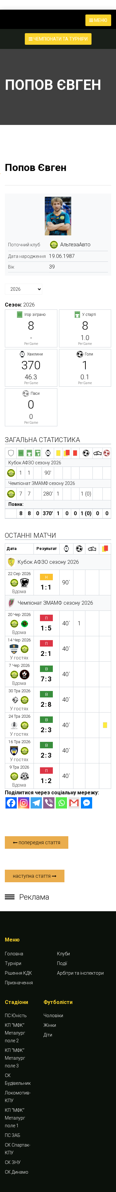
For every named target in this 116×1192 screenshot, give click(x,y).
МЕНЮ (100, 20)
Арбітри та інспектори (80, 973)
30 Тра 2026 (19, 690)
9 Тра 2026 (19, 767)
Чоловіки (53, 1015)
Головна (14, 953)
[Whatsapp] (61, 803)
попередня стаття (38, 842)
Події (62, 963)
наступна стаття (32, 876)
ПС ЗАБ (12, 1135)
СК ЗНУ (13, 1162)
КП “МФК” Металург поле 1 (15, 1118)
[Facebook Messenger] (86, 803)
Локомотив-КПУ (18, 1096)
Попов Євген (35, 167)
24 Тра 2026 (19, 716)
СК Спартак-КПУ (17, 1148)
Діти (48, 1034)
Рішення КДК (18, 973)
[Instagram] (23, 803)
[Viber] (48, 803)
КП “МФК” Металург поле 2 (15, 1033)
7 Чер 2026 (19, 665)
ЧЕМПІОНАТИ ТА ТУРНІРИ (60, 39)
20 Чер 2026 (19, 614)
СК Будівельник (18, 1079)
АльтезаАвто (75, 244)
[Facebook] (11, 803)
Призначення (19, 982)
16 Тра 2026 (19, 741)
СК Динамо (16, 1172)
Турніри (13, 963)
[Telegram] (36, 803)
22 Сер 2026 (19, 573)
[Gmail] (74, 803)
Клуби (63, 953)
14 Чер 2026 (19, 640)
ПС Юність (16, 1015)
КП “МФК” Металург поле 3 (15, 1058)
